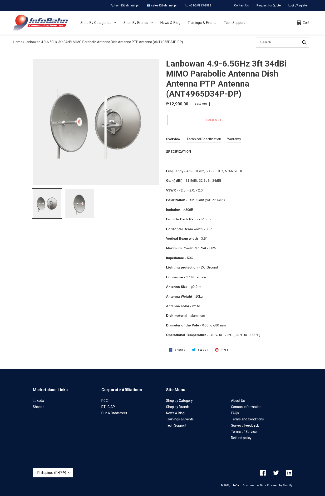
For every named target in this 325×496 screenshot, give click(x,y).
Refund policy (241, 438)
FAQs (235, 413)
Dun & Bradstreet (114, 413)
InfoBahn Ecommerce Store (248, 485)
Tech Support (176, 425)
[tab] (173, 140)
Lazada (38, 401)
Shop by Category (179, 401)
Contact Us (241, 5)
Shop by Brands (178, 407)
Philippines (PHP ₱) (51, 473)
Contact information (246, 407)
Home (17, 42)
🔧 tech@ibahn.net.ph (124, 5)
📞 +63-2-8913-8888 (198, 5)
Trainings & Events (180, 419)
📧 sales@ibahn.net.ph (162, 5)
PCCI (104, 401)
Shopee (38, 407)
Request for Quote (268, 5)
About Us (238, 401)
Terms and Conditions (247, 419)
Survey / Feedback (245, 425)
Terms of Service (244, 432)
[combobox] (282, 42)
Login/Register (298, 5)
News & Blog (175, 413)
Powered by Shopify (279, 485)
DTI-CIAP (108, 407)
